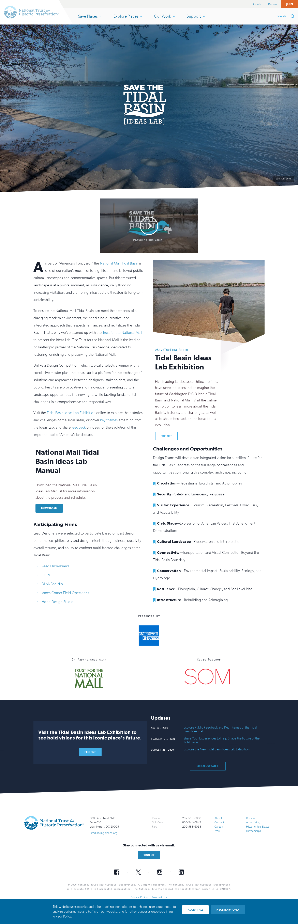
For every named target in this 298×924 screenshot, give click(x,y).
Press (217, 831)
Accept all (195, 909)
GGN (46, 575)
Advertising (253, 822)
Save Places (88, 19)
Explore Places (125, 19)
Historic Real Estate (258, 826)
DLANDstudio (52, 584)
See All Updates (207, 766)
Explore (166, 436)
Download (49, 508)
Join (289, 4)
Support (194, 19)
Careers (219, 826)
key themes (109, 420)
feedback (79, 427)
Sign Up (149, 855)
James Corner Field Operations (65, 593)
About (218, 818)
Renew (272, 4)
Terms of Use (159, 897)
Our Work (162, 19)
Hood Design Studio (58, 602)
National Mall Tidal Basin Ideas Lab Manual (67, 461)
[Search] (294, 16)
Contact (219, 822)
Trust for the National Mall (122, 332)
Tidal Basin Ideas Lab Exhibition (71, 413)
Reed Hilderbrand (55, 566)
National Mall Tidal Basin (119, 263)
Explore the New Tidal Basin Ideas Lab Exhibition (216, 749)
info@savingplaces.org (104, 833)
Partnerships (253, 831)
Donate (257, 4)
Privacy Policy (139, 897)
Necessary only (228, 909)
